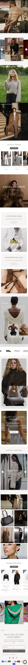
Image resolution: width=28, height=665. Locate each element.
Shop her (14, 432)
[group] (14, 472)
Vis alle (14, 148)
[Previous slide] (2, 49)
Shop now (14, 58)
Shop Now (14, 222)
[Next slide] (26, 49)
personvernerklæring (10, 654)
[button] (3, 472)
